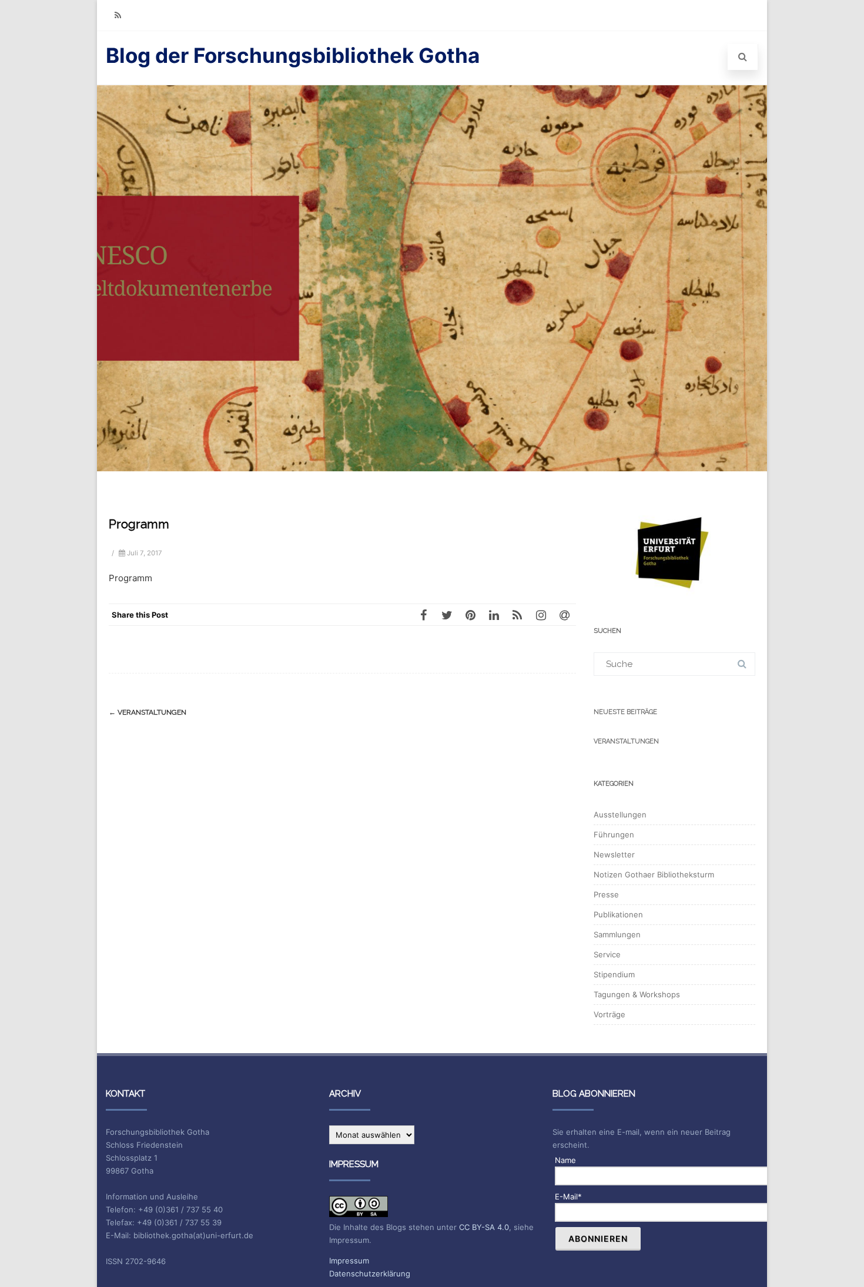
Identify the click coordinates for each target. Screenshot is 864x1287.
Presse (606, 894)
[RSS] (117, 15)
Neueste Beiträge (625, 712)
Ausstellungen (620, 814)
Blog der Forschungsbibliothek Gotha (293, 55)
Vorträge (609, 1014)
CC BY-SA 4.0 (484, 1227)
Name (565, 1160)
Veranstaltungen (147, 712)
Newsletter (614, 854)
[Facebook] (423, 614)
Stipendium (614, 974)
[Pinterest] (470, 614)
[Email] (564, 614)
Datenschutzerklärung (369, 1273)
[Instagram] (540, 614)
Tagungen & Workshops (637, 994)
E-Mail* (568, 1196)
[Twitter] (446, 614)
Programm (130, 578)
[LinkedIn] (493, 614)
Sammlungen (617, 934)
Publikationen (618, 914)
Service (607, 954)
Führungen (614, 834)
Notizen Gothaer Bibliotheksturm (654, 874)
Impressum (349, 1260)
